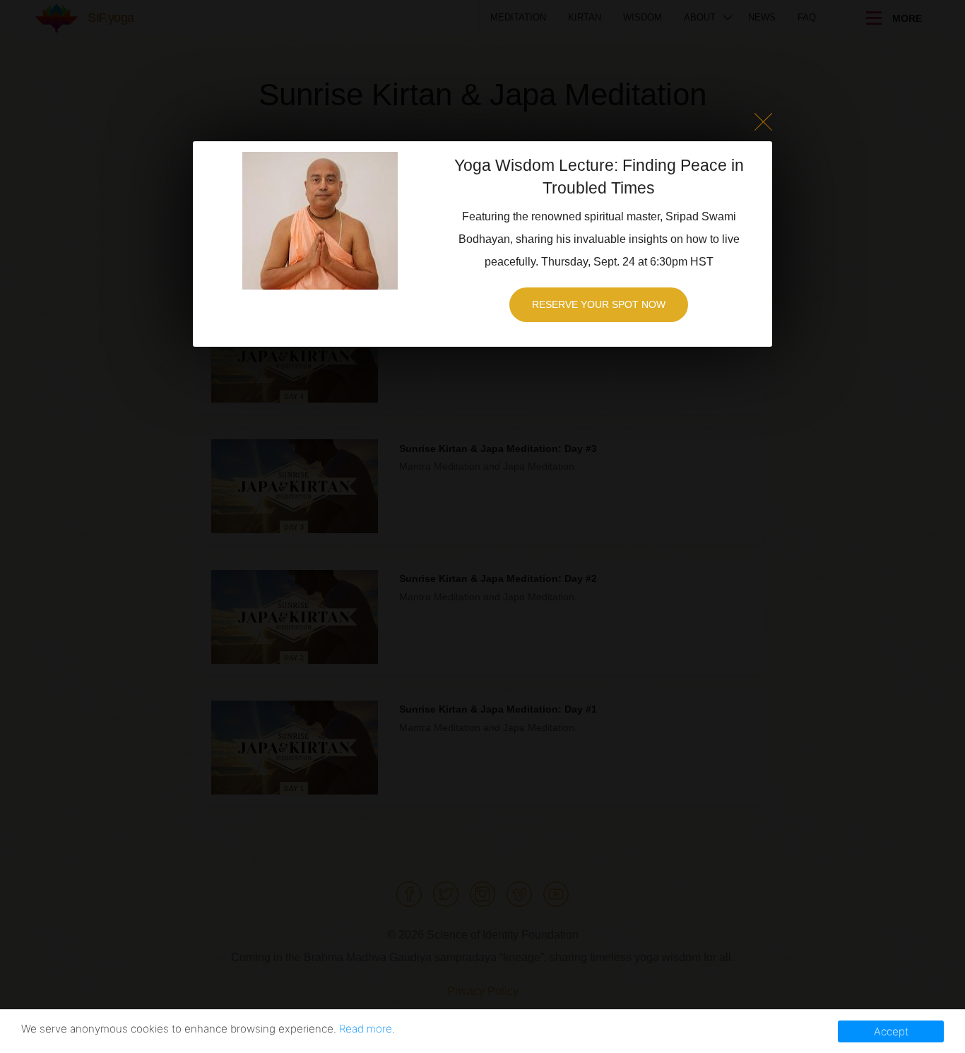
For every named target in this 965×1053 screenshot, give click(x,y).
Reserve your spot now (598, 304)
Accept (891, 1031)
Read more (365, 1028)
